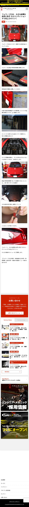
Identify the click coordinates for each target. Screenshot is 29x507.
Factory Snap (21, 320)
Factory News (8, 320)
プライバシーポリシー (14, 501)
